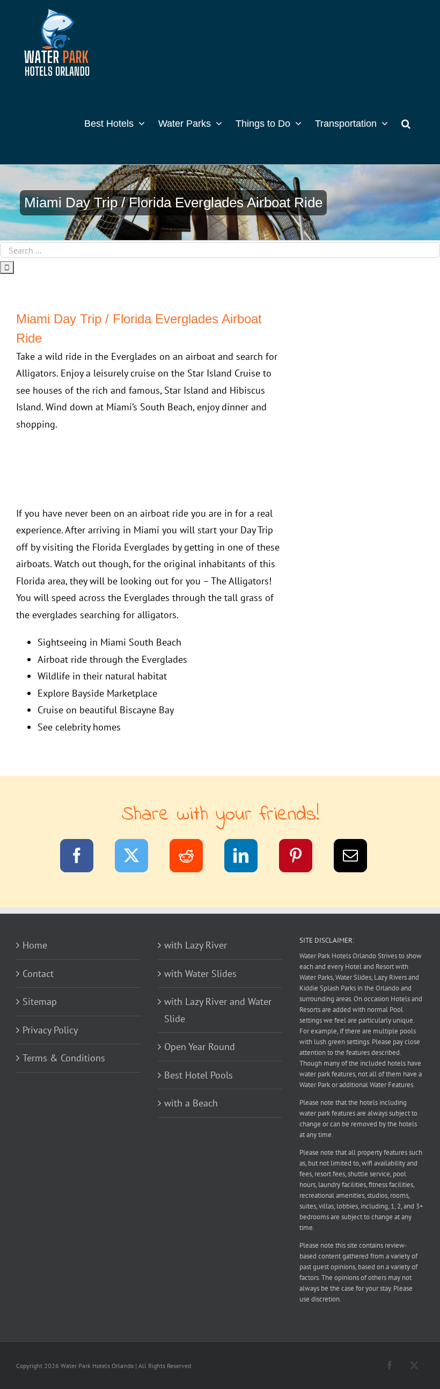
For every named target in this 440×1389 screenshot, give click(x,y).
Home (35, 945)
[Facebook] (83, 857)
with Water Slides (200, 973)
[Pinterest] (302, 857)
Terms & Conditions (64, 1058)
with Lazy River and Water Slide (218, 1010)
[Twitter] (138, 857)
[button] (405, 122)
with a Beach (191, 1103)
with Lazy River (195, 945)
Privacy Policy (50, 1030)
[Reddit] (193, 857)
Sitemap (40, 1001)
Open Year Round (199, 1046)
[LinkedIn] (248, 857)
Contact (38, 973)
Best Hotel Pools (198, 1075)
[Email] (357, 857)
